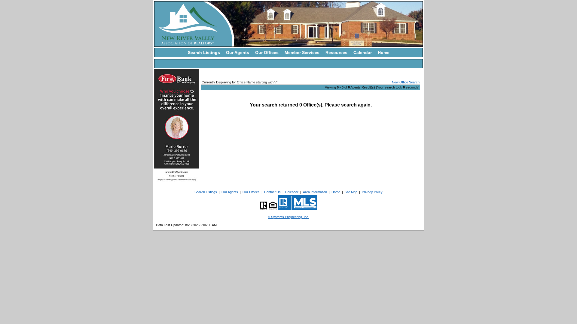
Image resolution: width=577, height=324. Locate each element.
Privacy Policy (372, 192)
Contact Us (272, 192)
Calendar (362, 52)
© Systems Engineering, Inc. (288, 217)
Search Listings (204, 52)
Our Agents (237, 52)
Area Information (315, 192)
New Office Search (406, 82)
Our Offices (267, 52)
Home (383, 52)
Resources (336, 52)
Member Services (302, 52)
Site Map (351, 192)
